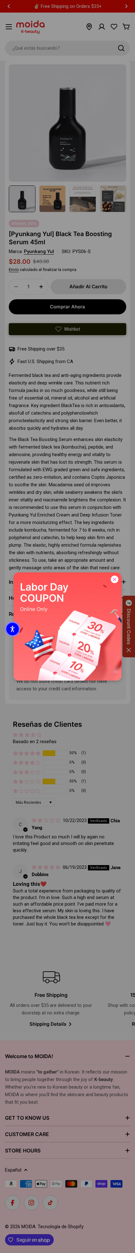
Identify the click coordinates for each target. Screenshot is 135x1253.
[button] (12, 629)
